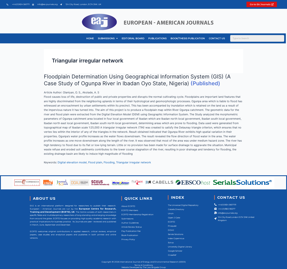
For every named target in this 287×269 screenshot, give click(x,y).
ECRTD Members (129, 210)
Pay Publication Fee (131, 231)
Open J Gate (174, 217)
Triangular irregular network (133, 162)
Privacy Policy (128, 239)
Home (90, 38)
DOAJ (171, 230)
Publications (157, 38)
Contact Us (217, 38)
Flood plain (95, 162)
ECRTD (171, 221)
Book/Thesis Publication (188, 38)
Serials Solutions (175, 234)
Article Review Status (131, 227)
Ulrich (171, 213)
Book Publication (129, 235)
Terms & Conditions (143, 265)
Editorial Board (133, 38)
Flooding (109, 162)
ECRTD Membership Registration (137, 214)
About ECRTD (128, 206)
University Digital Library (180, 246)
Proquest (172, 226)
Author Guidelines (130, 222)
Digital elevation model (72, 162)
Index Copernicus (176, 238)
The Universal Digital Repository (183, 205)
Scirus (171, 242)
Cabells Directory (176, 209)
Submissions (106, 38)
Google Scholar (175, 251)
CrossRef (172, 255)
